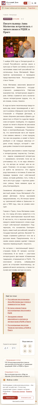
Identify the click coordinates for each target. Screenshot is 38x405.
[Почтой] (25, 351)
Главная (5, 15)
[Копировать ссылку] (30, 351)
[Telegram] (25, 346)
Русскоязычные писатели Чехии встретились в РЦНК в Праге (19, 327)
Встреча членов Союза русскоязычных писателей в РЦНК (19, 310)
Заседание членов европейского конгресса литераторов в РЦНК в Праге (19, 319)
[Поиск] (32, 3)
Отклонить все (26, 397)
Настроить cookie (18, 401)
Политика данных (18, 391)
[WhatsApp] (30, 346)
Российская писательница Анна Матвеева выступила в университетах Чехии (19, 301)
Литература (13, 15)
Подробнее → (32, 8)
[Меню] (35, 3)
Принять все (10, 397)
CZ (29, 3)
